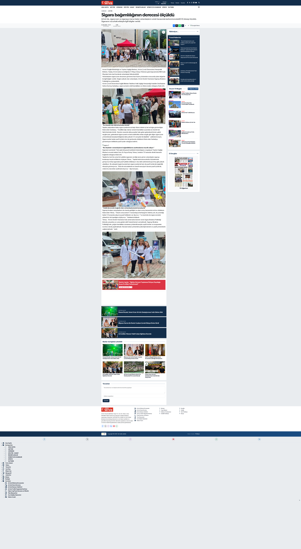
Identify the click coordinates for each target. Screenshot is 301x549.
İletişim (163, 408)
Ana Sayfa (8, 443)
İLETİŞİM (171, 7)
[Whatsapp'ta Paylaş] (179, 25)
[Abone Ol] (195, 26)
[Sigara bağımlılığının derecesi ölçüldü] (133, 48)
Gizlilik (182, 410)
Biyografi (8, 473)
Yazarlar (8, 467)
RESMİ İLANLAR (141, 7)
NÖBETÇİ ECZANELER (154, 7)
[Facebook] (102, 426)
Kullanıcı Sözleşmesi (166, 411)
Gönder (106, 400)
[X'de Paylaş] (176, 25)
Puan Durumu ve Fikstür (143, 415)
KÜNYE (164, 7)
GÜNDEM (119, 7)
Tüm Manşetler (140, 417)
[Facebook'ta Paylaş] (174, 25)
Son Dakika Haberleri (142, 418)
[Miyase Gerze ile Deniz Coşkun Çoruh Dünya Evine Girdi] (134, 350)
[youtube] (173, 439)
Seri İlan (8, 469)
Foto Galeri (9, 463)
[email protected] (105, 419)
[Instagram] (108, 426)
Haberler (103, 11)
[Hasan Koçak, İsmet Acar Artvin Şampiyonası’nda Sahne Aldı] (113, 350)
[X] (105, 426)
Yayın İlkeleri (164, 410)
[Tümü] (197, 31)
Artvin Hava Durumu (142, 410)
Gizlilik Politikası (165, 413)
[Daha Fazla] (182, 25)
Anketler (8, 475)
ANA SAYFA (105, 7)
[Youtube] (114, 426)
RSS (104, 434)
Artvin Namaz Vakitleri (142, 411)
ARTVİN (112, 7)
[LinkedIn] (111, 426)
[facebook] (44, 439)
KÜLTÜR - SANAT (129, 7)
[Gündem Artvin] (107, 2)
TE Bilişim (197, 434)
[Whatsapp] (116, 426)
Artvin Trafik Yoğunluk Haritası (144, 413)
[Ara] (199, 3)
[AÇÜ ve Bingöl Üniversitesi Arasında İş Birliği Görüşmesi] (155, 350)
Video (7, 465)
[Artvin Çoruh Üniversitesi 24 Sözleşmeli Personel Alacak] (134, 367)
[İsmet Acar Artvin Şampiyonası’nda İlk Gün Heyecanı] (155, 367)
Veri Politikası (184, 411)
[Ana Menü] (199, 7)
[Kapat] (300, 500)
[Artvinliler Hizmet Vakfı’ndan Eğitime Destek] (113, 367)
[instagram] (130, 439)
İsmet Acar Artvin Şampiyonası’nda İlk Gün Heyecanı (152, 376)
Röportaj (8, 471)
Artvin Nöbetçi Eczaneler (143, 408)
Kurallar (183, 408)
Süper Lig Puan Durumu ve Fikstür (18, 491)
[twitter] (87, 439)
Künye (182, 413)
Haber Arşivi (140, 420)
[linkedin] (259, 439)
